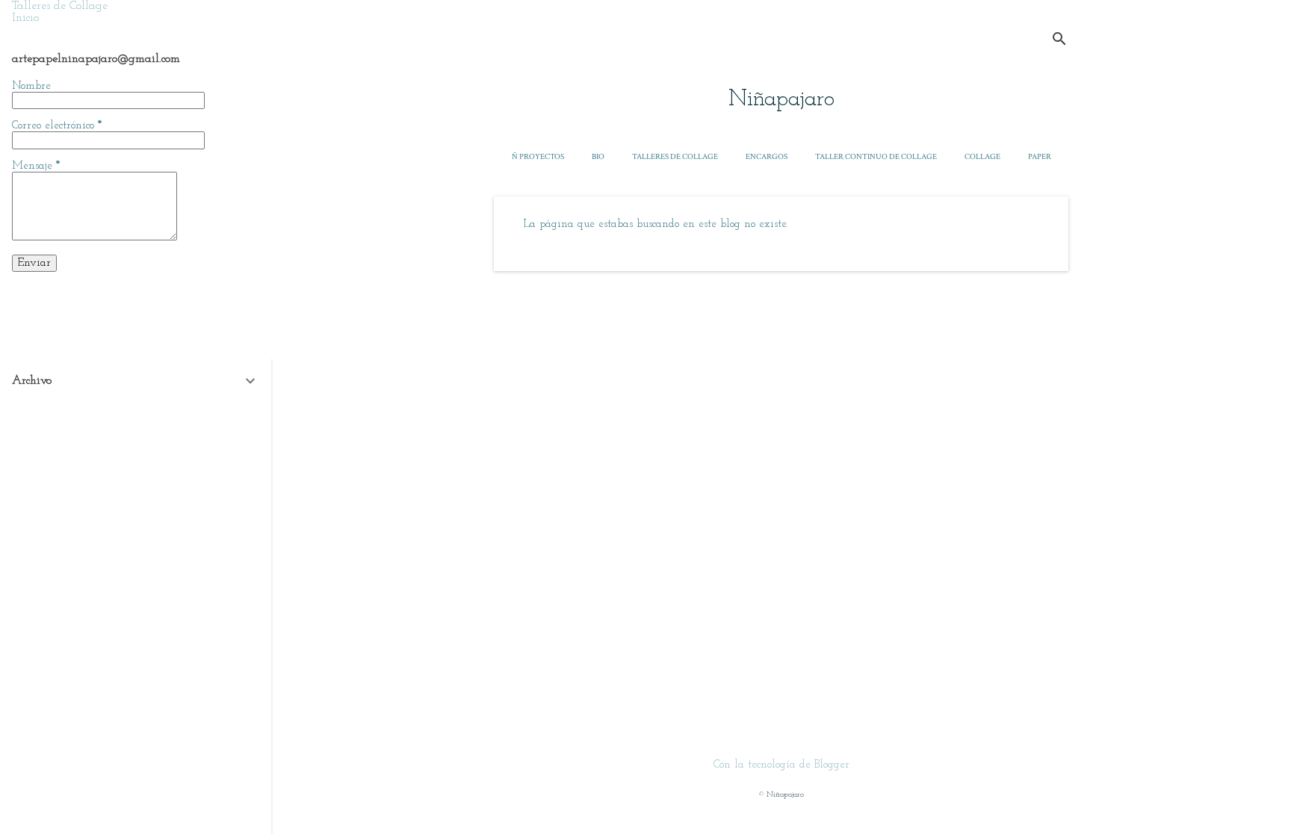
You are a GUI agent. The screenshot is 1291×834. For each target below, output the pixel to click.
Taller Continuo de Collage (876, 157)
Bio (598, 157)
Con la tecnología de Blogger (781, 765)
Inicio (25, 18)
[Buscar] (1059, 40)
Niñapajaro (781, 99)
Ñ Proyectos (538, 157)
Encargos (766, 157)
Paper (1039, 157)
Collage (982, 157)
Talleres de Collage (675, 157)
